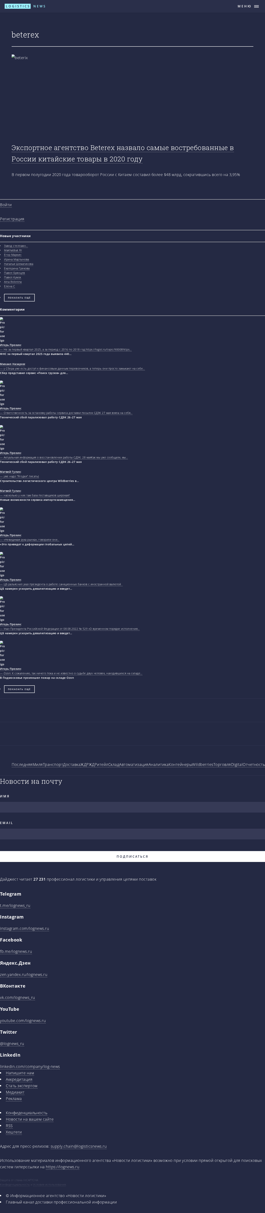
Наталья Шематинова (18, 264)
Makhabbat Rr (13, 250)
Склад (113, 764)
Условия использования (49, 1184)
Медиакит (15, 1092)
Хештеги (14, 1132)
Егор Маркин (13, 255)
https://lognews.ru (62, 1166)
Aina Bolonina (13, 282)
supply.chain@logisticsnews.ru (79, 1146)
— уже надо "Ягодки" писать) (19, 476)
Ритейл (101, 764)
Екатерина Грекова (17, 268)
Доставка (72, 764)
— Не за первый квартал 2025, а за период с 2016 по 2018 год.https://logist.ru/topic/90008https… (66, 349)
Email (6, 823)
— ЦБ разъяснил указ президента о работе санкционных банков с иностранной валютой (61, 584)
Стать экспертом (22, 1085)
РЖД (90, 764)
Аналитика (159, 764)
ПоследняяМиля (27, 764)
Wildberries (202, 764)
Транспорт (53, 764)
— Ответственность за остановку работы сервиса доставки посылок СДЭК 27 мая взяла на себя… (66, 413)
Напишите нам (20, 1072)
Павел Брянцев (14, 273)
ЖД (83, 764)
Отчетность (254, 764)
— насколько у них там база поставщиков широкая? (35, 495)
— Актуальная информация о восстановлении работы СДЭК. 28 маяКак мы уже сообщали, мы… (64, 457)
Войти (6, 204)
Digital (237, 764)
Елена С (9, 286)
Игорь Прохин (10, 345)
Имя (5, 796)
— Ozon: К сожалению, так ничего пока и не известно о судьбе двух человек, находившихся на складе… (71, 673)
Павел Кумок (12, 277)
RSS (9, 1125)
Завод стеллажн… (16, 246)
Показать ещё (19, 297)
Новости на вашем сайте (30, 1119)
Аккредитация (19, 1079)
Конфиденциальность (26, 1112)
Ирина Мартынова (16, 259)
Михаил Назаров (12, 364)
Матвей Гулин (10, 472)
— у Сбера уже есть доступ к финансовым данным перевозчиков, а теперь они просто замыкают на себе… (72, 368)
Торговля (222, 764)
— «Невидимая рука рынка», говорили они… (29, 539)
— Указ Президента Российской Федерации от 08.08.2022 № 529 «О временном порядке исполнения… (70, 629)
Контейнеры (180, 764)
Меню (245, 6)
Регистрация (12, 219)
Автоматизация (134, 764)
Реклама (14, 1098)
